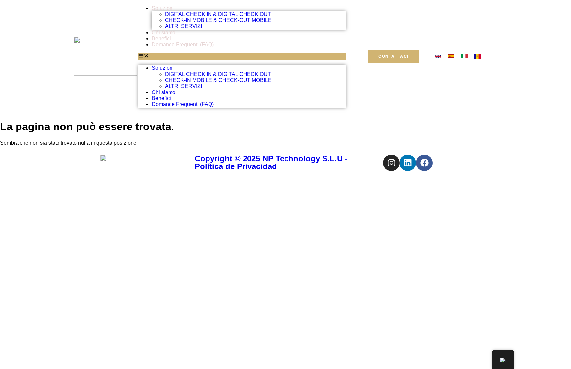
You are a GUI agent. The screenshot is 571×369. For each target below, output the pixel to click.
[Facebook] (424, 163)
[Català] (477, 56)
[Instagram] (391, 163)
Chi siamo (163, 32)
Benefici (161, 38)
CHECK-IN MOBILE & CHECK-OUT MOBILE (218, 20)
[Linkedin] (408, 163)
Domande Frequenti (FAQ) (183, 44)
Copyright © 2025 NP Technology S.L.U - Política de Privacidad (271, 162)
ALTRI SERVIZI (183, 26)
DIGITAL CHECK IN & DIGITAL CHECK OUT (218, 14)
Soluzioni (163, 8)
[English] (438, 56)
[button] (242, 56)
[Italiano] (464, 56)
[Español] (451, 56)
